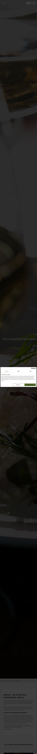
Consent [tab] (6, 371)
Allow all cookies (30, 384)
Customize (18, 384)
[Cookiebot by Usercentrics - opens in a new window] (31, 368)
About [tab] (31, 371)
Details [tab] (18, 371)
